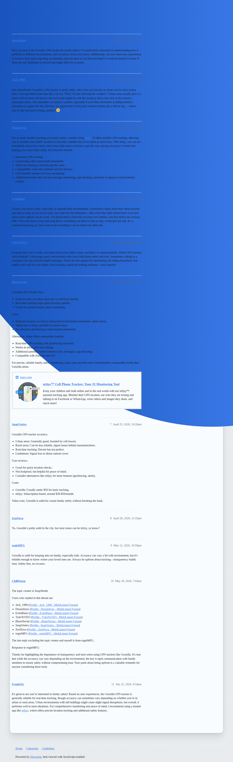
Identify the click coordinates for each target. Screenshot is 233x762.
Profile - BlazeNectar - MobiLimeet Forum (55, 621)
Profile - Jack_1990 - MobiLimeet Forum (53, 604)
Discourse (36, 756)
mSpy (88, 137)
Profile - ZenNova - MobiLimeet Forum (51, 629)
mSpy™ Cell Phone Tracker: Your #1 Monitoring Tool (81, 384)
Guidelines (48, 748)
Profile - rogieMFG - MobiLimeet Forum (52, 633)
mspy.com (26, 377)
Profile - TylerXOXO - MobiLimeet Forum (57, 617)
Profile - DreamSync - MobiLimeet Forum (55, 609)
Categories (32, 748)
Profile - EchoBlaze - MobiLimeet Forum (53, 613)
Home (19, 748)
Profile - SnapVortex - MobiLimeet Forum (55, 625)
